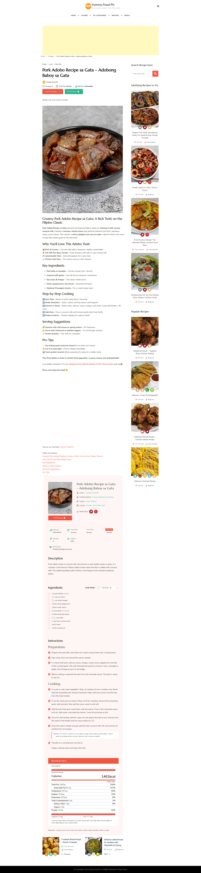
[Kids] (149, 476)
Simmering (109, 497)
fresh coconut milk (61, 621)
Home (73, 15)
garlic (60, 611)
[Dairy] (135, 476)
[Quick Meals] (149, 127)
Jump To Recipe (51, 91)
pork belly (60, 593)
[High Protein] (91, 511)
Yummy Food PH (67, 447)
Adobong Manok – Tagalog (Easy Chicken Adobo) (144, 352)
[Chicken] (140, 346)
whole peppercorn (61, 604)
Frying (94, 497)
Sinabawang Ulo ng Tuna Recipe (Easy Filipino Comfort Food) (145, 296)
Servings (105, 588)
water (57, 617)
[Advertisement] (100, 40)
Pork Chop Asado (105, 364)
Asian (88, 501)
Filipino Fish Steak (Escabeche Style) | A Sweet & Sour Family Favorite (145, 135)
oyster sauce (59, 607)
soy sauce (58, 597)
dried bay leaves (60, 614)
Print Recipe (71, 91)
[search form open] (158, 6)
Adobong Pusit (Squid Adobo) (82, 364)
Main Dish (58, 64)
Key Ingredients (48, 462)
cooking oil (58, 628)
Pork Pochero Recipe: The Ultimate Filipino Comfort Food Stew (145, 242)
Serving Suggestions (51, 469)
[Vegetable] (152, 390)
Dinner (44, 64)
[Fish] (140, 127)
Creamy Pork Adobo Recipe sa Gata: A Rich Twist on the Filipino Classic (72, 456)
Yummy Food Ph (102, 5)
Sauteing (101, 497)
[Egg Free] (137, 390)
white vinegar (60, 600)
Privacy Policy (122, 869)
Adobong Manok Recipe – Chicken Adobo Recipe (145, 438)
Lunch (51, 64)
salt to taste (56, 624)
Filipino (93, 501)
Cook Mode (90, 587)
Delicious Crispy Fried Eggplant (145, 395)
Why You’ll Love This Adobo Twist (56, 459)
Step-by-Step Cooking (51, 466)
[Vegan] (147, 390)
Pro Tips (45, 472)
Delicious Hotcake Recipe (144, 481)
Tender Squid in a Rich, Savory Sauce (145, 188)
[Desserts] (140, 476)
